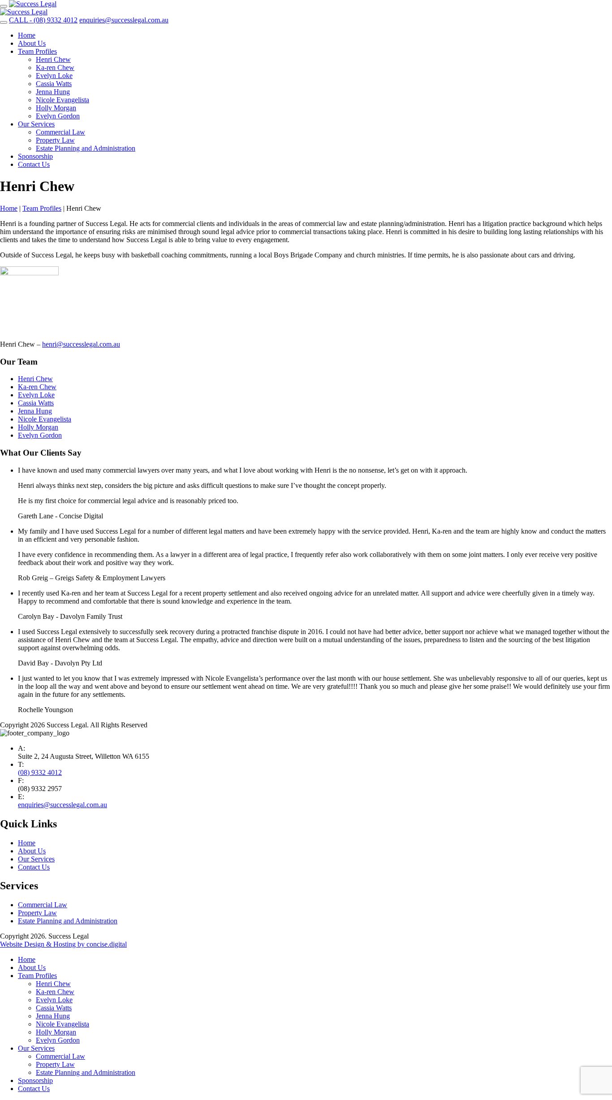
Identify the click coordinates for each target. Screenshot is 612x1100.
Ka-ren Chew (55, 67)
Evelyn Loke (54, 75)
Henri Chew (53, 59)
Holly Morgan (56, 108)
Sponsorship (35, 156)
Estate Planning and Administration (85, 148)
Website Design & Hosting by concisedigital (63, 944)
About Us (32, 43)
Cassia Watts (54, 83)
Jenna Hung (53, 92)
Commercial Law (60, 132)
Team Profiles (37, 51)
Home (26, 35)
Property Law (55, 140)
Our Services (36, 124)
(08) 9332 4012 (40, 772)
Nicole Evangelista (62, 100)
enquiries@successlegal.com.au (62, 805)
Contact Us (34, 164)
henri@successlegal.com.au (81, 344)
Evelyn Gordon (58, 116)
